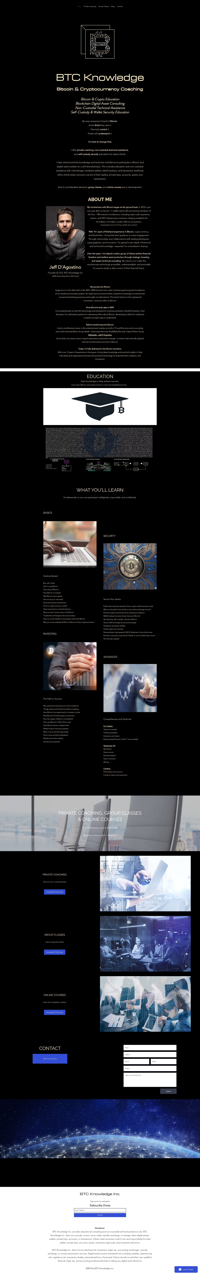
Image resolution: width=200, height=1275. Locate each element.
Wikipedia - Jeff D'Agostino (100, 335)
